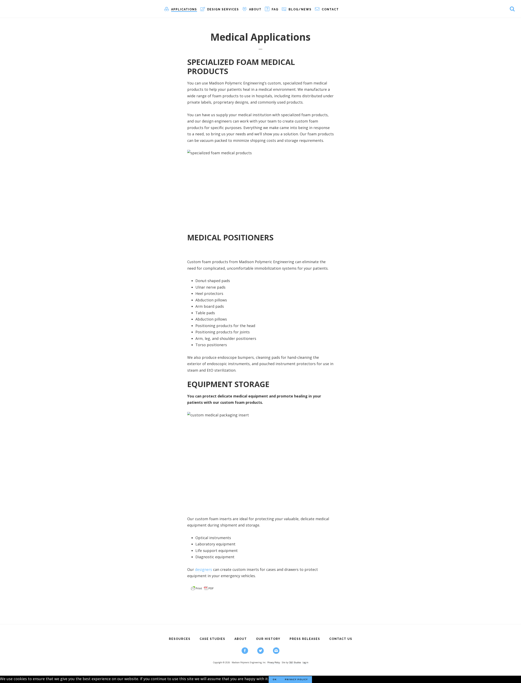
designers (203, 569)
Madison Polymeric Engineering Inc (36, 9)
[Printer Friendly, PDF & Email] (202, 590)
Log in (305, 662)
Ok (275, 679)
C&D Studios (295, 662)
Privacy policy (296, 679)
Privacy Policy (273, 662)
